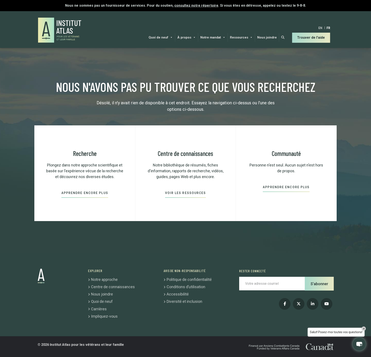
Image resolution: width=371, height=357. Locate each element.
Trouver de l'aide (311, 37)
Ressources (239, 37)
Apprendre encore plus (84, 193)
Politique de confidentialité (189, 279)
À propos (184, 37)
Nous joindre (267, 37)
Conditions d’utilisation (186, 287)
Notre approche (104, 279)
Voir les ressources (185, 193)
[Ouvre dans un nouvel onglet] (284, 304)
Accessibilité (178, 294)
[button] (359, 344)
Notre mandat (210, 37)
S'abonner (319, 283)
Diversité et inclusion (184, 301)
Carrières (99, 309)
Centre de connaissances (113, 287)
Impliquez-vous (104, 316)
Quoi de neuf (158, 37)
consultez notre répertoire (196, 5)
